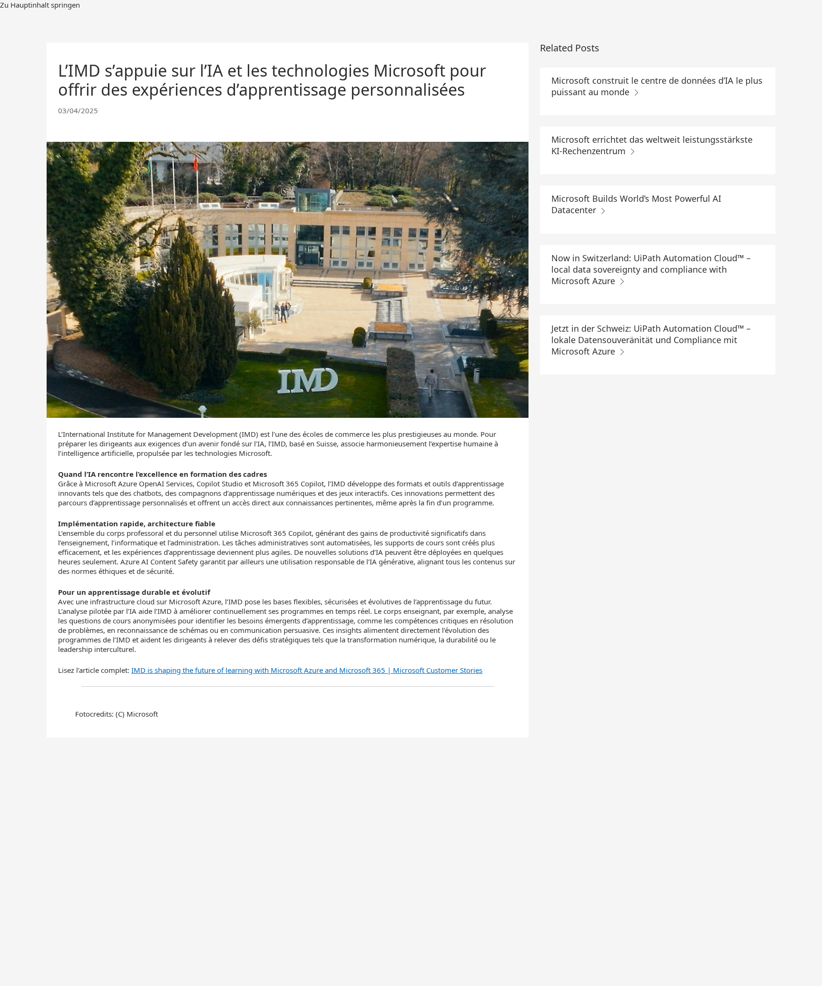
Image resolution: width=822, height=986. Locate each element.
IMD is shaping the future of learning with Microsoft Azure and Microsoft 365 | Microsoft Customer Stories (306, 670)
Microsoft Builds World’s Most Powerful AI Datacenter (636, 204)
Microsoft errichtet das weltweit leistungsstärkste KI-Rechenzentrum (652, 145)
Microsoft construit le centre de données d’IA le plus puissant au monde (657, 86)
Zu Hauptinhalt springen (40, 5)
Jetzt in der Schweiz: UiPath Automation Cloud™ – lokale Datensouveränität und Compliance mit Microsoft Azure (651, 340)
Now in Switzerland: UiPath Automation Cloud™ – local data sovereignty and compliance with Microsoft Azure (651, 269)
